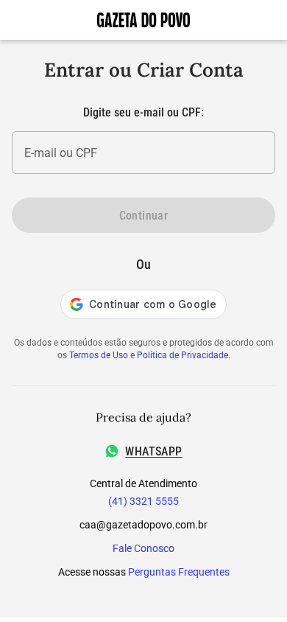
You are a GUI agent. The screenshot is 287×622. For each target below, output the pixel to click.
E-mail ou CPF (60, 153)
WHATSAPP (153, 451)
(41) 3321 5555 (143, 501)
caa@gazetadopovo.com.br (143, 525)
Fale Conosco (143, 548)
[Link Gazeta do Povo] (143, 20)
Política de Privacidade (182, 355)
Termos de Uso (98, 355)
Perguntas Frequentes (179, 572)
